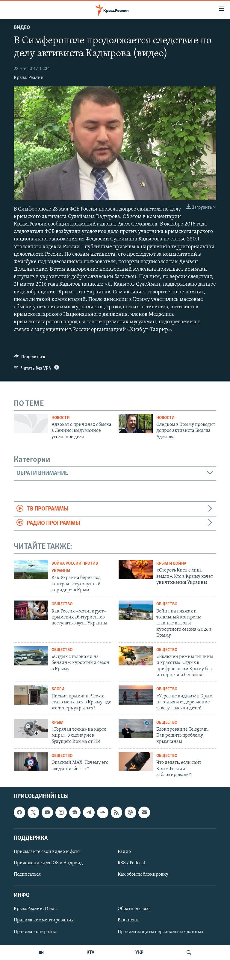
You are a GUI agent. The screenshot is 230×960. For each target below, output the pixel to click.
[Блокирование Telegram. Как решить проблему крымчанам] (136, 728)
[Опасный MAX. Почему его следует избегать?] (31, 761)
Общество (62, 604)
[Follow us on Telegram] (88, 812)
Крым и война (171, 563)
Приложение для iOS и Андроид (48, 863)
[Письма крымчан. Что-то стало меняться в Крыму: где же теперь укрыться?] (31, 695)
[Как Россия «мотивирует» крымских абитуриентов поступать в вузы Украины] (31, 610)
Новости (61, 418)
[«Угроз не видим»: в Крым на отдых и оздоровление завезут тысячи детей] (136, 695)
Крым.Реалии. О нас (35, 909)
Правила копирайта (35, 931)
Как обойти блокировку (143, 874)
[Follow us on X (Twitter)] (33, 812)
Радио (124, 851)
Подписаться (27, 874)
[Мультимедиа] (41, 952)
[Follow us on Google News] (75, 812)
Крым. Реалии (29, 77)
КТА (90, 952)
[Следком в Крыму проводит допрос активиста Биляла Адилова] (136, 423)
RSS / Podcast (131, 863)
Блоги (58, 689)
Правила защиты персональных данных (160, 931)
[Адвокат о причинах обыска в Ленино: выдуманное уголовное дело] (31, 423)
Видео (22, 28)
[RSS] (116, 812)
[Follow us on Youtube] (47, 812)
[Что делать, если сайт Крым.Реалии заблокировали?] (136, 761)
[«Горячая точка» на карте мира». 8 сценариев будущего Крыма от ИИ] (31, 728)
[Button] (29, 358)
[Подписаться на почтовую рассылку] (144, 812)
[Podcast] (130, 812)
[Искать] (189, 952)
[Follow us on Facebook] (19, 812)
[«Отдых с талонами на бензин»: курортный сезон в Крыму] (31, 655)
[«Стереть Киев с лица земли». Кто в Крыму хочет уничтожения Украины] (136, 569)
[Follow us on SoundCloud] (102, 812)
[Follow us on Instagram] (61, 812)
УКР (139, 952)
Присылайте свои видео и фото (47, 851)
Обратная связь (134, 909)
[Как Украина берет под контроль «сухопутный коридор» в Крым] (31, 569)
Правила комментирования (44, 920)
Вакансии (128, 920)
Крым (57, 722)
